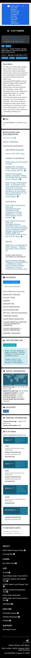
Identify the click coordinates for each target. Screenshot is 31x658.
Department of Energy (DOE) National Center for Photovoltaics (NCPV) (16, 169)
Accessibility (8, 554)
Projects (11, 37)
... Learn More (14, 22)
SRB (18, 37)
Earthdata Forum (8, 138)
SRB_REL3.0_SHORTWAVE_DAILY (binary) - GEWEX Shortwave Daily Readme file (17, 247)
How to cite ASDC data (15, 154)
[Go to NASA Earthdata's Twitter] (7, 633)
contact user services (13, 360)
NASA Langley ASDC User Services (21, 649)
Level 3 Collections (11, 39)
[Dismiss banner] (23, 6)
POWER (6, 621)
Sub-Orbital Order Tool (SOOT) (15, 576)
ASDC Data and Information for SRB (17, 163)
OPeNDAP (7, 604)
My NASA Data (9, 563)
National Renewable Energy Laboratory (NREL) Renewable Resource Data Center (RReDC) (16, 176)
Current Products (9, 345)
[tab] (11, 282)
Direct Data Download (11, 595)
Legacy (22, 39)
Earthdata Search (10, 613)
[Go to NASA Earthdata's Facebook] (4, 633)
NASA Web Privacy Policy (13, 550)
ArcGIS (5, 573)
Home (5, 37)
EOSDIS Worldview (10, 617)
